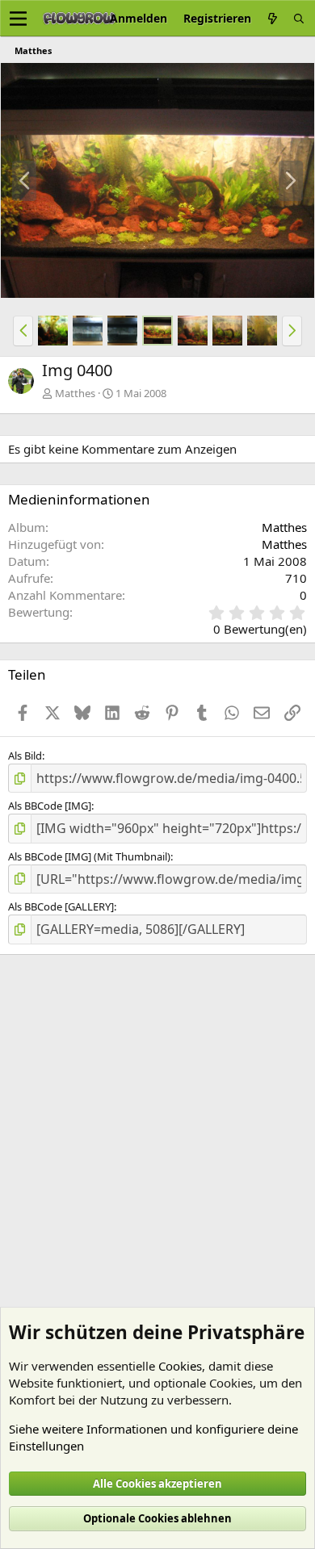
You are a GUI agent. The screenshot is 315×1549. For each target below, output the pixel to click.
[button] (23, 331)
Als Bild (25, 755)
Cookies (180, 1366)
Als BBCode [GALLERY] (61, 906)
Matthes (75, 393)
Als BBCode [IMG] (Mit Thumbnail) (89, 856)
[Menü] (18, 18)
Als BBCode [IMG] (49, 805)
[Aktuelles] (272, 18)
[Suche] (299, 18)
